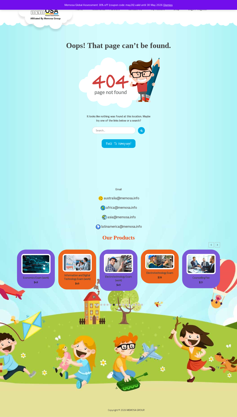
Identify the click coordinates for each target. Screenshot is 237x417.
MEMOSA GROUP (135, 410)
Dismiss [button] (168, 5)
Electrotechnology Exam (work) (118, 278)
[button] (217, 244)
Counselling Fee (201, 278)
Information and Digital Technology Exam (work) (77, 277)
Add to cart (29, 254)
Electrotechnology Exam (159, 273)
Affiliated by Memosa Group (45, 18)
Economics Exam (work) (36, 278)
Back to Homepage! (118, 143)
